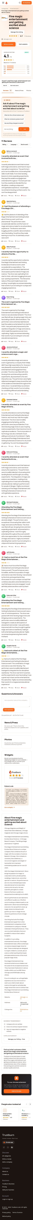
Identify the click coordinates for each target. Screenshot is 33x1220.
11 (19, 778)
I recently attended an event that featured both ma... (15, 458)
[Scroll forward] (30, 1104)
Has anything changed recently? (14, 123)
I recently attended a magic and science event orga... (14, 353)
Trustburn (8, 1135)
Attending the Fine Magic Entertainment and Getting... (13, 508)
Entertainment (14, 8)
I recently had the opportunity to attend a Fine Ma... (14, 253)
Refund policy (6, 1216)
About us (5, 1171)
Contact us (5, 1174)
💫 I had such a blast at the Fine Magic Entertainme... (14, 651)
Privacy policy (6, 1212)
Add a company (7, 1162)
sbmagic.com (24, 998)
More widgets (8, 807)
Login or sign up (7, 1199)
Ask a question (8, 709)
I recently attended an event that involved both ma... (15, 157)
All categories (6, 1156)
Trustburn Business (8, 1184)
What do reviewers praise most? (14, 119)
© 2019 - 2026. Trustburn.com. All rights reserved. (14, 1207)
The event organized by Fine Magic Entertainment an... (15, 303)
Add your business (8, 1190)
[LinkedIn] (11, 1147)
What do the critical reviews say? (14, 115)
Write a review (6, 1159)
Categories (4, 8)
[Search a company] (19, 2)
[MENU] (3, 2)
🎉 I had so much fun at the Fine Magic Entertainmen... (14, 558)
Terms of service (17, 1212)
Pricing (4, 1187)
